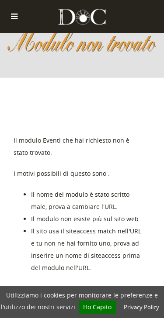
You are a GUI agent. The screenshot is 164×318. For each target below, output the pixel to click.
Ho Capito (97, 307)
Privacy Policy (141, 307)
